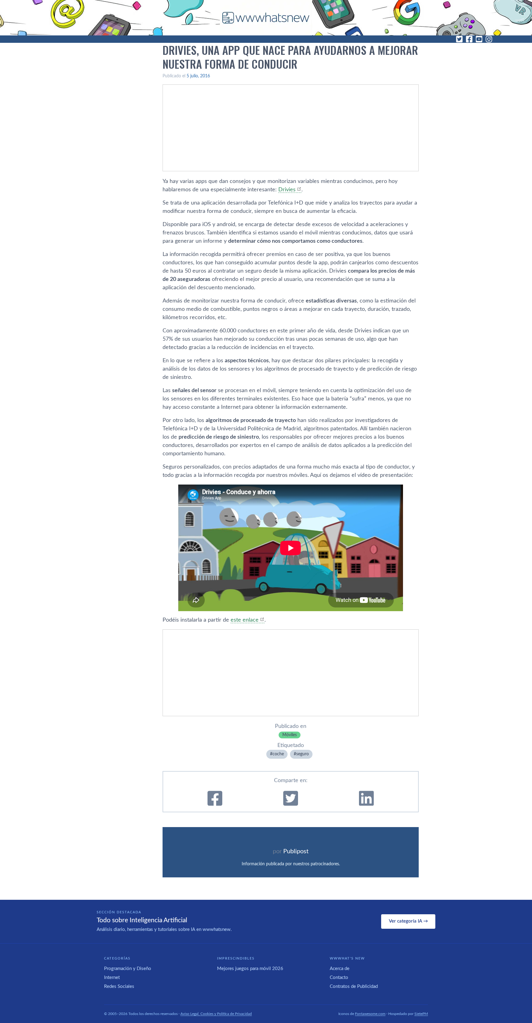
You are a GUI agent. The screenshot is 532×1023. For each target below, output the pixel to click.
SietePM (421, 1014)
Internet (112, 977)
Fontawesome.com (370, 1014)
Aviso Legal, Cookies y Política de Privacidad (216, 1014)
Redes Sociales (119, 986)
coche (278, 754)
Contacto (339, 977)
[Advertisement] (290, 128)
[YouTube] (479, 39)
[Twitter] (459, 39)
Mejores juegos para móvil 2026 (250, 968)
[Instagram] (489, 39)
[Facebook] (469, 39)
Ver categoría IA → (408, 921)
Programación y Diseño (127, 968)
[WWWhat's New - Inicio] (266, 17)
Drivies (287, 190)
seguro (302, 754)
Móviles (289, 735)
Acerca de (339, 968)
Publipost (295, 851)
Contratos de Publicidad (354, 986)
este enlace (245, 620)
